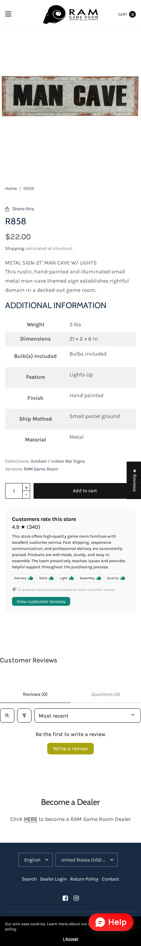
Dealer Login (53, 879)
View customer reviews (41, 601)
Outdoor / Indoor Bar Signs (57, 461)
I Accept (70, 939)
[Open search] (7, 715)
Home (11, 188)
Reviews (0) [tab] (35, 694)
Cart (122, 14)
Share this (23, 209)
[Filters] (24, 715)
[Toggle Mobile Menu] (12, 14)
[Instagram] (76, 898)
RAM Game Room (41, 468)
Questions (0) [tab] (105, 694)
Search (29, 879)
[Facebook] (65, 898)
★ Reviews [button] (135, 480)
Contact (110, 879)
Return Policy (84, 879)
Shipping (14, 248)
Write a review (70, 748)
